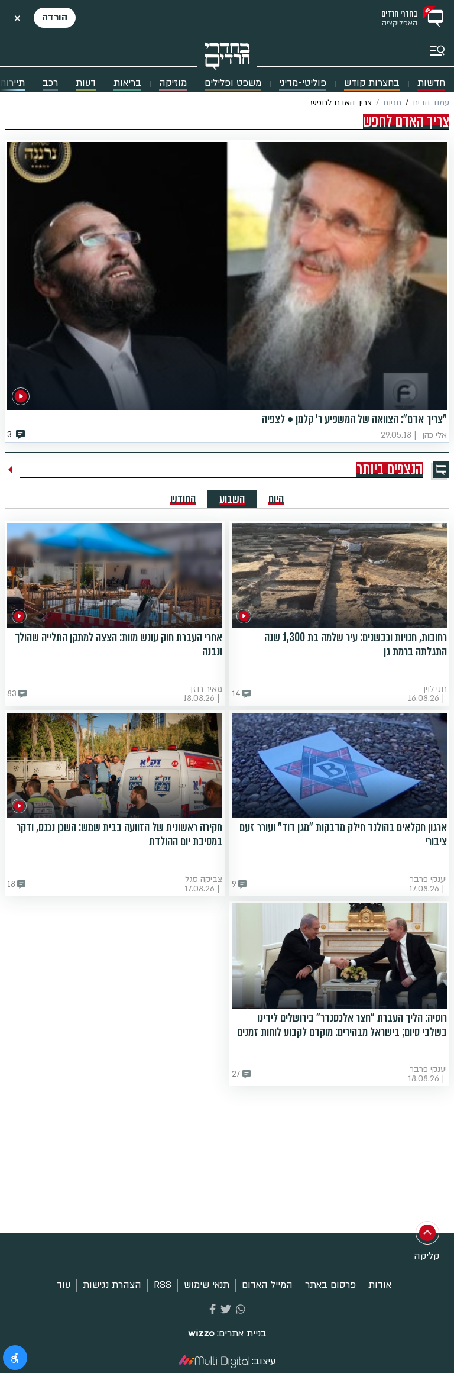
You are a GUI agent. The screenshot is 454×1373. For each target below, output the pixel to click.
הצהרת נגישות (112, 1284)
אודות (379, 1284)
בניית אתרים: (242, 1333)
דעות (86, 83)
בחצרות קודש (372, 83)
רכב (50, 83)
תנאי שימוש (206, 1284)
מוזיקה (173, 83)
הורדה (54, 17)
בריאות (127, 83)
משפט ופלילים (233, 83)
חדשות (431, 83)
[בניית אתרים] (201, 1334)
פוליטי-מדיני (302, 83)
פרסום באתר (330, 1284)
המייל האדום (267, 1284)
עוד (63, 1284)
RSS (162, 1284)
